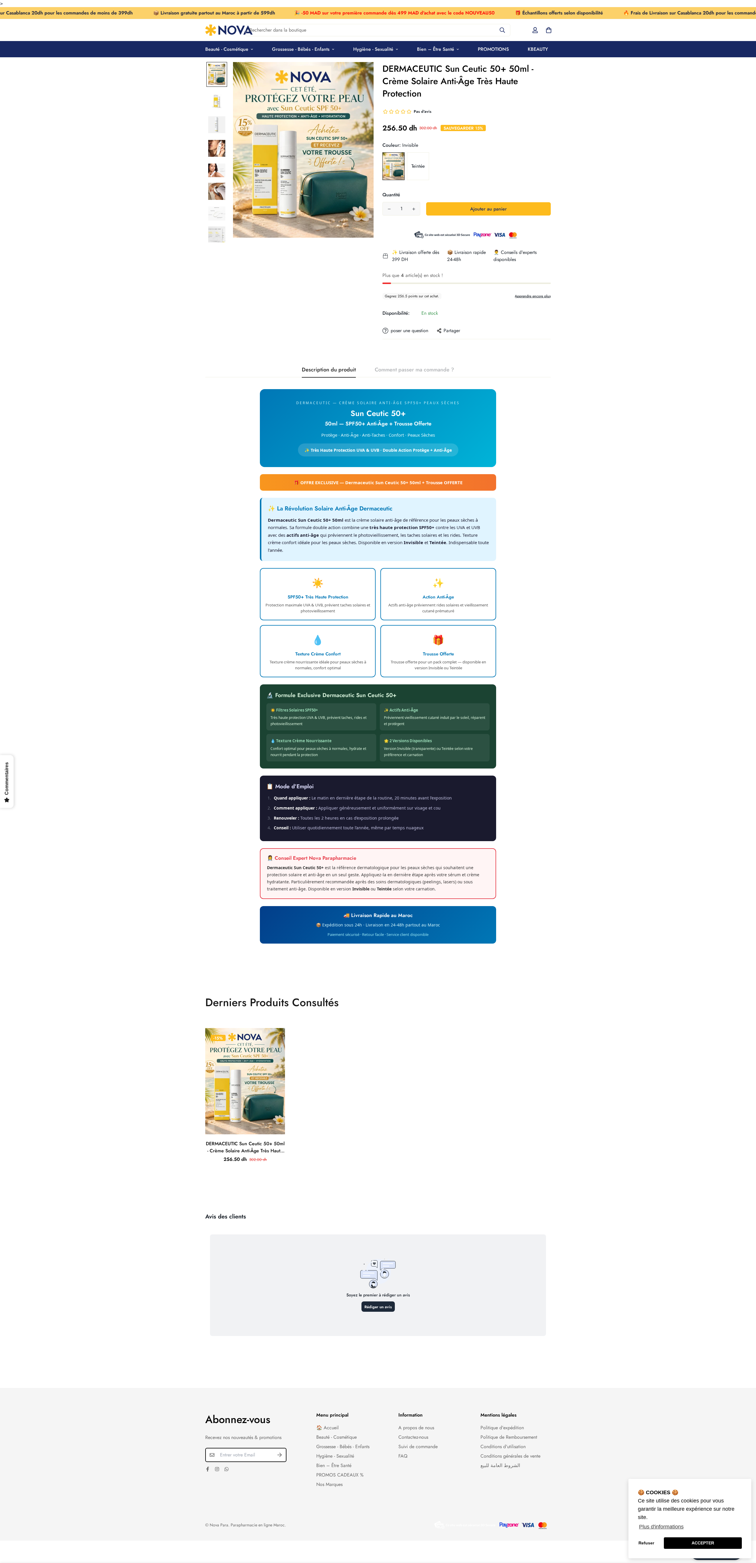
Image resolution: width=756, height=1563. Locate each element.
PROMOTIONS (493, 49)
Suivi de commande (418, 1446)
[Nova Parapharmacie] (228, 30)
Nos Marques (329, 1484)
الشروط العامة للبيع (500, 1465)
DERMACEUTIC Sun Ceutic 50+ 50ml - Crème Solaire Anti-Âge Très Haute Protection (245, 1147)
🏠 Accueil (327, 1427)
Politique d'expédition (502, 1427)
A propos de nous (416, 1427)
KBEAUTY (538, 49)
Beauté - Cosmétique (226, 49)
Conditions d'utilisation (503, 1446)
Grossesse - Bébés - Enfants (301, 49)
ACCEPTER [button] (703, 1543)
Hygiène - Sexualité (373, 49)
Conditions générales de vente (510, 1456)
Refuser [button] (646, 1543)
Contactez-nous (413, 1437)
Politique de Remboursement (508, 1437)
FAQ (403, 1456)
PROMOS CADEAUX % (340, 1474)
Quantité (391, 194)
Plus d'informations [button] (661, 1527)
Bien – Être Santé (435, 49)
